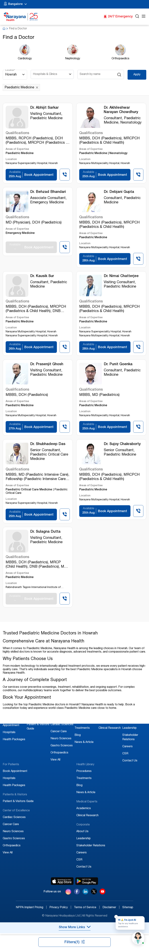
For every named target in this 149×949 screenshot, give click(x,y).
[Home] (21, 16)
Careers (127, 746)
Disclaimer (111, 907)
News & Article (84, 742)
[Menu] (143, 16)
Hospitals (9, 732)
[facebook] (77, 893)
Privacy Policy (60, 907)
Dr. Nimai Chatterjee (121, 276)
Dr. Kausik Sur (42, 276)
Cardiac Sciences (62, 724)
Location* (10, 70)
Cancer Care (59, 731)
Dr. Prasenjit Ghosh (46, 364)
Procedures (82, 721)
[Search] (137, 16)
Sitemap (127, 907)
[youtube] (102, 893)
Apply (136, 74)
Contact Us (129, 760)
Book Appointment (15, 771)
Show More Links (72, 927)
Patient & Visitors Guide (18, 801)
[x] (94, 893)
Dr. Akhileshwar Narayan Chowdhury (121, 110)
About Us (128, 721)
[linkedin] (85, 893)
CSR (125, 753)
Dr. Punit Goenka (118, 364)
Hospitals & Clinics (45, 74)
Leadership (129, 728)
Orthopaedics (59, 752)
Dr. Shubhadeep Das (47, 444)
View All (55, 760)
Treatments (82, 728)
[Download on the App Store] (62, 881)
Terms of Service (87, 907)
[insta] (68, 892)
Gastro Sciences (62, 745)
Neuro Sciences (61, 738)
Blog (77, 735)
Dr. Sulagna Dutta (45, 532)
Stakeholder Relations (90, 845)
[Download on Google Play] (86, 881)
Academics (105, 721)
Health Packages (14, 739)
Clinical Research (109, 728)
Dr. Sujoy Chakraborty (122, 444)
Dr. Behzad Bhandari (48, 192)
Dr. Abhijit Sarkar (44, 108)
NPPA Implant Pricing (31, 907)
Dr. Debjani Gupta (119, 192)
